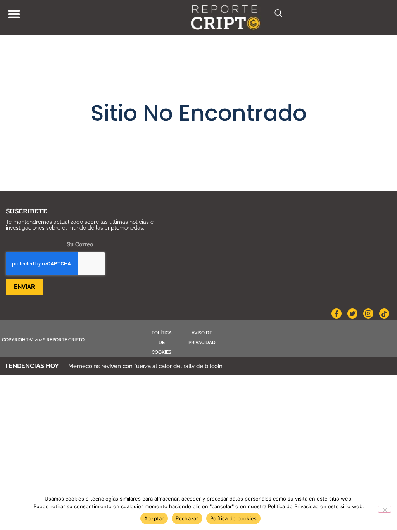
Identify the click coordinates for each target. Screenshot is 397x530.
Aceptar (154, 518)
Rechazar (187, 518)
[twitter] (352, 313)
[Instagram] (368, 313)
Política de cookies (162, 342)
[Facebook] (336, 313)
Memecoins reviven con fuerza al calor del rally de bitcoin (145, 366)
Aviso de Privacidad (202, 337)
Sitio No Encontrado (199, 112)
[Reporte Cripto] (225, 17)
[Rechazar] (384, 509)
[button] (14, 14)
